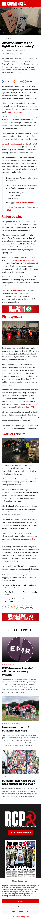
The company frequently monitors (19, 260)
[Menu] (37, 3)
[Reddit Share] (13, 81)
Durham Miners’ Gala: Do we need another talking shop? (18, 782)
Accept (20, 901)
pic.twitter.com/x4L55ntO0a (23, 203)
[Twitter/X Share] (8, 81)
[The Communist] (14, 5)
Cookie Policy (15, 917)
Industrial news (8, 53)
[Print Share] (31, 81)
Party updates (16, 723)
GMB (29, 51)
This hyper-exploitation (11, 290)
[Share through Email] (27, 81)
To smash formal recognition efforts (16, 144)
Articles (19, 53)
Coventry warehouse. (13, 112)
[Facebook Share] (4, 81)
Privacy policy (24, 917)
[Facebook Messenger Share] (22, 81)
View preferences (20, 911)
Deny (20, 906)
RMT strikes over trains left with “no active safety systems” (17, 671)
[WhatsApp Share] (17, 81)
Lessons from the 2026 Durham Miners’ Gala (15, 729)
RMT (13, 664)
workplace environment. (27, 139)
